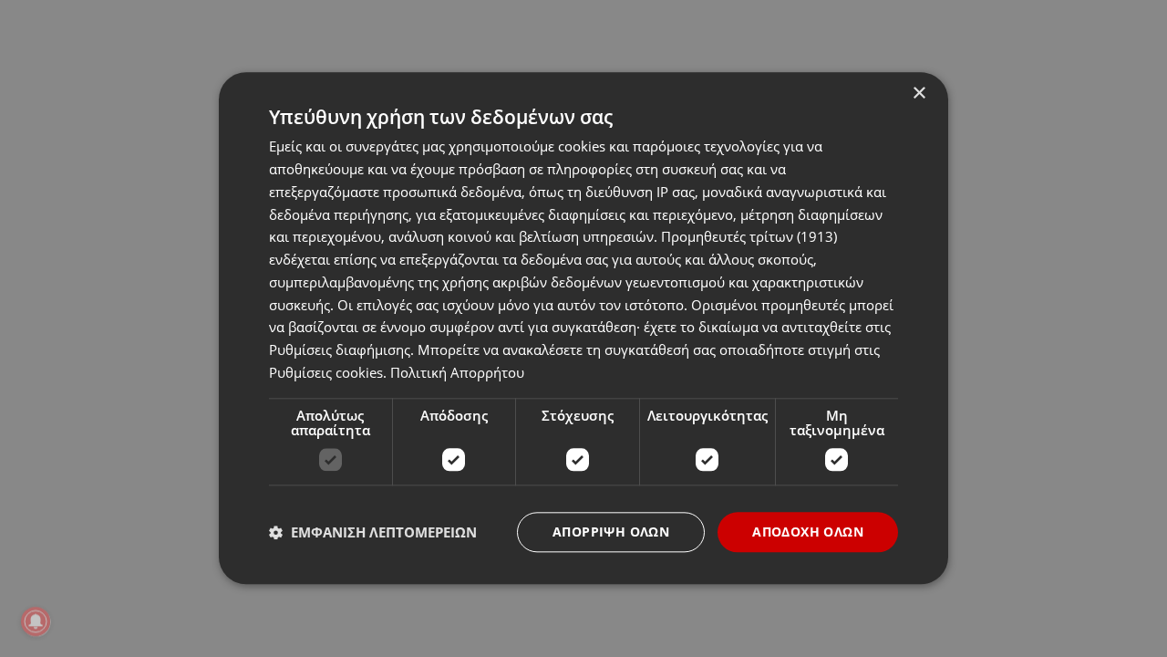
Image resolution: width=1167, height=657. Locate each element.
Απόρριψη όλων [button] (611, 531)
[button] (373, 532)
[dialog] (583, 328)
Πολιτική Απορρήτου (457, 372)
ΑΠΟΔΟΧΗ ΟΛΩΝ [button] (807, 531)
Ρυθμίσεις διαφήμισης (339, 349)
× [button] (918, 93)
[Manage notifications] (35, 621)
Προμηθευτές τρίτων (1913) (749, 237)
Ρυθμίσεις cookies (326, 372)
